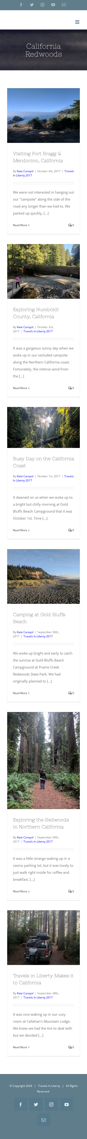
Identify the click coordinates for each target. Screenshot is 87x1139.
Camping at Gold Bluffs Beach (44, 570)
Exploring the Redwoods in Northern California (44, 754)
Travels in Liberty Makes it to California (44, 931)
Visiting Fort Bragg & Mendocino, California (44, 109)
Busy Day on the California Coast (44, 421)
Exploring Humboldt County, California (44, 265)
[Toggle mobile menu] (77, 22)
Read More (20, 225)
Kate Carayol (25, 171)
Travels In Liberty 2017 (38, 331)
